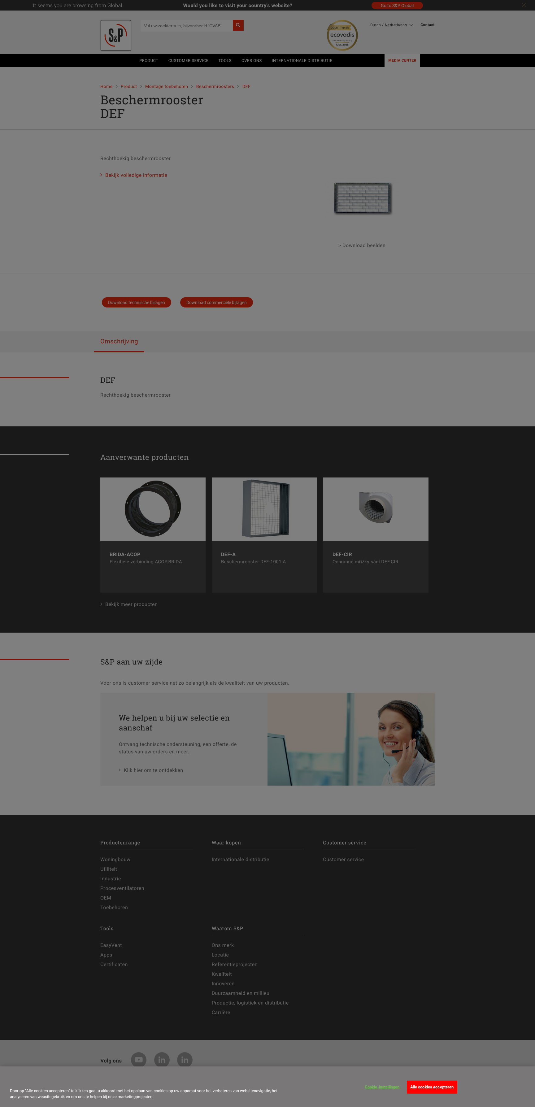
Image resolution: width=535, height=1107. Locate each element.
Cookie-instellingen (382, 1087)
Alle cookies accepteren (432, 1087)
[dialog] (267, 1086)
